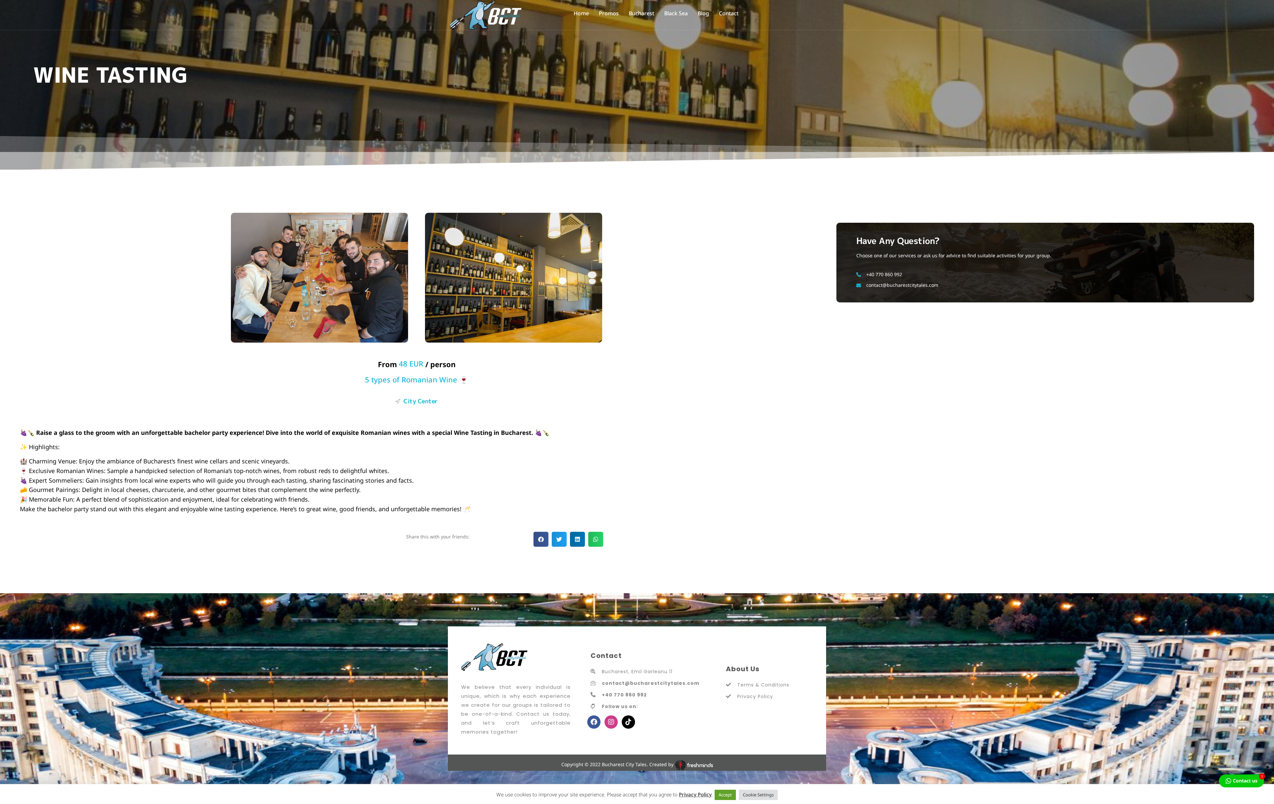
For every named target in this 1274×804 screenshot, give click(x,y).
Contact (729, 13)
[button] (540, 539)
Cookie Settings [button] (758, 795)
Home (581, 13)
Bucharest (641, 13)
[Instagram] (611, 722)
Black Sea (676, 13)
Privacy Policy (695, 794)
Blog (703, 13)
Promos (609, 13)
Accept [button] (725, 795)
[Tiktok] (628, 722)
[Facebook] (594, 722)
